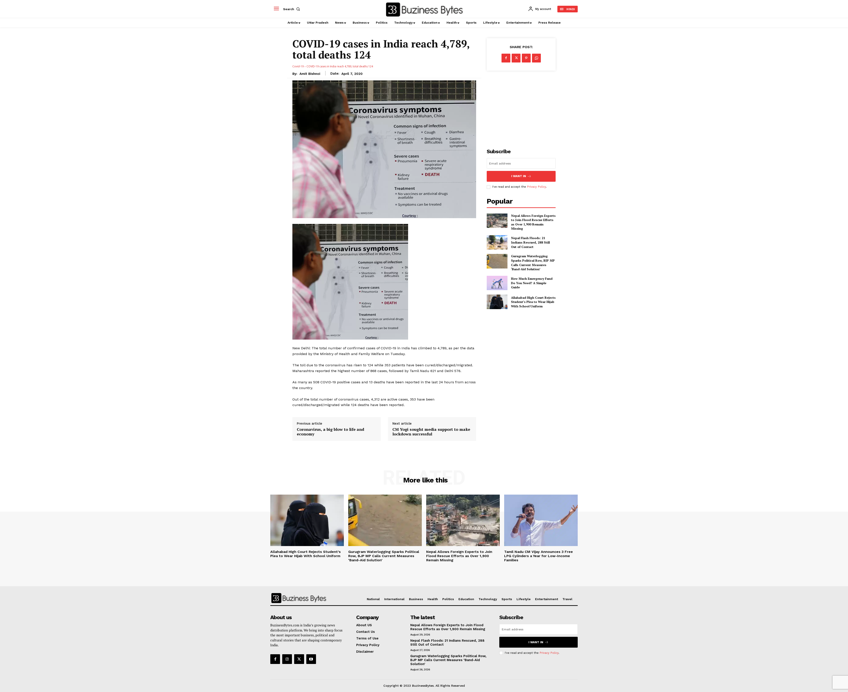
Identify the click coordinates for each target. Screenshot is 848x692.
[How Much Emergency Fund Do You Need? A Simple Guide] (497, 283)
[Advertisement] (521, 107)
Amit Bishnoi (309, 74)
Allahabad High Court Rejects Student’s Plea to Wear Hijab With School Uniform (533, 301)
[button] (292, 9)
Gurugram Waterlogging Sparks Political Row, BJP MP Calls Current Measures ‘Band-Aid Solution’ (533, 262)
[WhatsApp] (536, 58)
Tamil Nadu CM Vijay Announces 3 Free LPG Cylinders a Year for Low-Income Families (538, 556)
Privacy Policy (536, 186)
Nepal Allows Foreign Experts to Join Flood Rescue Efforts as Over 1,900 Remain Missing (533, 222)
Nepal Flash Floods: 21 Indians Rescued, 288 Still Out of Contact (530, 242)
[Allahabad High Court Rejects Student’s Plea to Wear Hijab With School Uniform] (497, 302)
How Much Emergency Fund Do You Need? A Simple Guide (532, 282)
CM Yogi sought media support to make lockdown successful (431, 432)
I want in (518, 176)
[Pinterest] (526, 58)
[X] (516, 58)
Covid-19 (298, 66)
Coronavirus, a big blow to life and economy (330, 432)
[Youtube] (311, 659)
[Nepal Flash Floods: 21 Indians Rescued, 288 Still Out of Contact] (497, 242)
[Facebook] (506, 58)
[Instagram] (287, 659)
